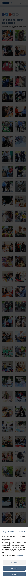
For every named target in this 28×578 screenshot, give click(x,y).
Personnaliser (14, 562)
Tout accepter (14, 574)
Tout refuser (14, 568)
